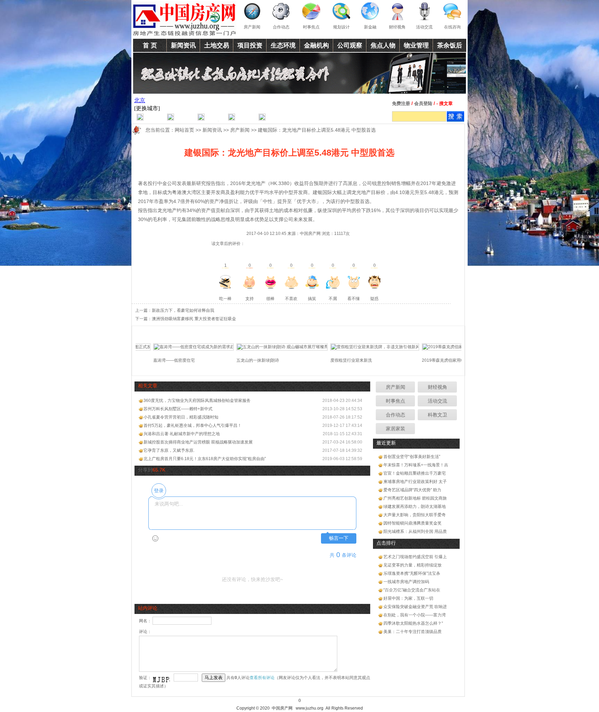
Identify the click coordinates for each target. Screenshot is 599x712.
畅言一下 (338, 538)
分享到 (145, 470)
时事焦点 (311, 27)
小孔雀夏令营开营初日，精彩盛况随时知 (181, 417)
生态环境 (283, 45)
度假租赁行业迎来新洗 (335, 360)
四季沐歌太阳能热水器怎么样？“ (413, 623)
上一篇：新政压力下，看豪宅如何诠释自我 (174, 310)
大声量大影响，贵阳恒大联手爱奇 (414, 514)
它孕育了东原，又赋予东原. (169, 450)
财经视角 (397, 27)
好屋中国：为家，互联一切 (408, 598)
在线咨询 (452, 27)
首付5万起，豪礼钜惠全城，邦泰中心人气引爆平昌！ (193, 425)
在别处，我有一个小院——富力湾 (414, 615)
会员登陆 (423, 103)
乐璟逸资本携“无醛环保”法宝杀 (411, 573)
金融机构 (316, 45)
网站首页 (184, 130)
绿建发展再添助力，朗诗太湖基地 (414, 506)
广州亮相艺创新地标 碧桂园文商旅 (415, 498)
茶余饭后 (449, 45)
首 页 (150, 45)
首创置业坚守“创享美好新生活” (411, 456)
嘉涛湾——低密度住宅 (158, 360)
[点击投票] (225, 282)
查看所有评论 (262, 677)
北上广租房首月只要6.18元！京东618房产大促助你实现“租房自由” (205, 458)
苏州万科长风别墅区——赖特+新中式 (178, 408)
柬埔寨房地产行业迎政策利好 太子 (415, 481)
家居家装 (395, 428)
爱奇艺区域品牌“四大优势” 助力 (412, 489)
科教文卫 (437, 414)
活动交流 (424, 27)
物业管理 (416, 45)
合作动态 (281, 27)
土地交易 (216, 45)
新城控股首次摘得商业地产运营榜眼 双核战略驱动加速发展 (198, 442)
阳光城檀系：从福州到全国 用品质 (415, 531)
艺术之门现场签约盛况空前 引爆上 (415, 556)
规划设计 (341, 27)
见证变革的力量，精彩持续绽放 (412, 565)
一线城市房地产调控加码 (406, 581)
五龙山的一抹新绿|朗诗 (242, 360)
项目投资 (249, 45)
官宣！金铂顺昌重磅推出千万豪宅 (414, 473)
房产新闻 (252, 27)
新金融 (370, 27)
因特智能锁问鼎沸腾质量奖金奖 (412, 523)
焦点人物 (383, 45)
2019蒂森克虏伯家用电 (427, 360)
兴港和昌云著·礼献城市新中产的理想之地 (182, 433)
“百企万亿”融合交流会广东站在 (411, 590)
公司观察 (349, 45)
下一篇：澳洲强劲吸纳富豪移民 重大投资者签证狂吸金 (185, 318)
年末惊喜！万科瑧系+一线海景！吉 (415, 465)
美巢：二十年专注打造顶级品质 (412, 631)
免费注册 (401, 103)
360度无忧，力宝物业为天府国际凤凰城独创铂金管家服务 (197, 400)
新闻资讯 (183, 45)
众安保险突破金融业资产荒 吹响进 (415, 606)
